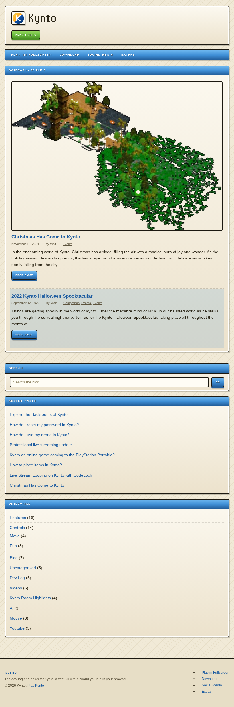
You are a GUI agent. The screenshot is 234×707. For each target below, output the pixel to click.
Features (18, 517)
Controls (17, 527)
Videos (16, 588)
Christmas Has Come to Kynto (45, 237)
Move (15, 536)
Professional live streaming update (41, 444)
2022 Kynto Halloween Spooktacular (52, 296)
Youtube (17, 628)
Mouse (16, 618)
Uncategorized (23, 567)
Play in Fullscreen (31, 54)
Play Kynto (25, 34)
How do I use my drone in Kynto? (40, 434)
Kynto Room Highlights (30, 598)
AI (11, 608)
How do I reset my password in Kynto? (44, 424)
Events (67, 244)
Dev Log (17, 577)
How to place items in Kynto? (36, 465)
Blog (14, 557)
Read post (24, 275)
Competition (71, 303)
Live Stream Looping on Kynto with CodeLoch (51, 475)
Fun (13, 545)
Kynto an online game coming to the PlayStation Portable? (62, 455)
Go (218, 382)
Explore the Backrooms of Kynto (39, 414)
